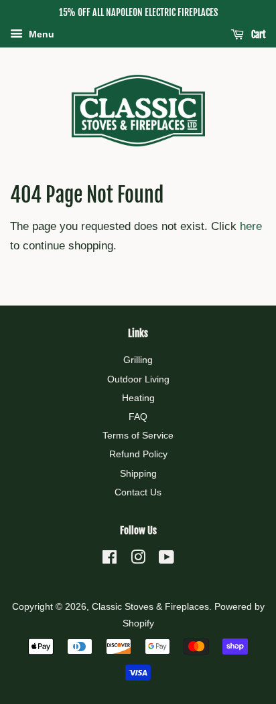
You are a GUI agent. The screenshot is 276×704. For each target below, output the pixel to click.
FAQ (138, 416)
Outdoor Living (138, 379)
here (251, 226)
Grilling (138, 359)
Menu (40, 34)
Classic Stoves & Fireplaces (150, 606)
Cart (257, 34)
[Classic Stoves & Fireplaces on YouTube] (166, 559)
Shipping (138, 473)
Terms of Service (138, 435)
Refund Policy (138, 454)
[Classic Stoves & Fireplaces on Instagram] (138, 559)
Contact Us (138, 492)
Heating (138, 397)
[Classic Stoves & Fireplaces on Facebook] (109, 559)
